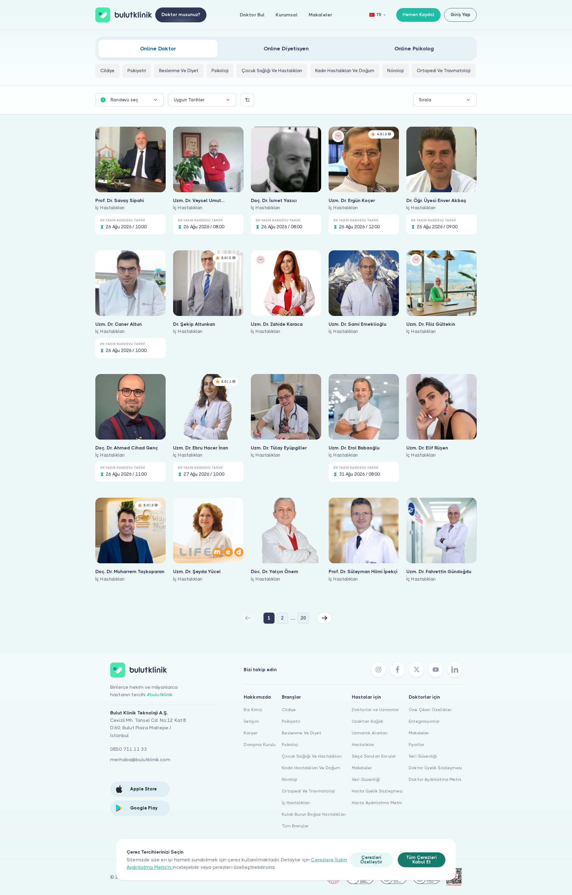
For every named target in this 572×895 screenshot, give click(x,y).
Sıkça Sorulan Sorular (374, 756)
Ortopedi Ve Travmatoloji (308, 791)
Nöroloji (289, 779)
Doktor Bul (252, 15)
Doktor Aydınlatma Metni (435, 779)
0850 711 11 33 (128, 749)
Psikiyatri (291, 721)
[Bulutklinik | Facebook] (397, 670)
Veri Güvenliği (366, 779)
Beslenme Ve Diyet (301, 732)
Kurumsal (286, 15)
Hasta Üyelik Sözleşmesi (377, 791)
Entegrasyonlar (424, 721)
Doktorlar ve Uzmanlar (375, 709)
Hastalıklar (363, 744)
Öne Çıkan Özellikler (430, 709)
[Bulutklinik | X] (416, 670)
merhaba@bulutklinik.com (140, 759)
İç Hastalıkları (296, 802)
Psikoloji (290, 744)
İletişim (251, 721)
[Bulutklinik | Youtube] (435, 670)
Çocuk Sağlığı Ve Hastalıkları (312, 756)
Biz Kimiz (253, 709)
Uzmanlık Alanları (370, 732)
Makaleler (320, 15)
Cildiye (289, 709)
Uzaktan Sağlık (367, 721)
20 (303, 618)
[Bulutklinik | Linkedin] (454, 670)
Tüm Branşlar (295, 825)
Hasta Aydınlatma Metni (377, 802)
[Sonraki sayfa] (324, 618)
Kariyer (251, 732)
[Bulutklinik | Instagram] (378, 670)
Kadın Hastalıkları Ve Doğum (311, 767)
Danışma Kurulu (260, 744)
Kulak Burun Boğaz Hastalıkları (314, 814)
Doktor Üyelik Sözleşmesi (435, 767)
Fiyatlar (416, 744)
